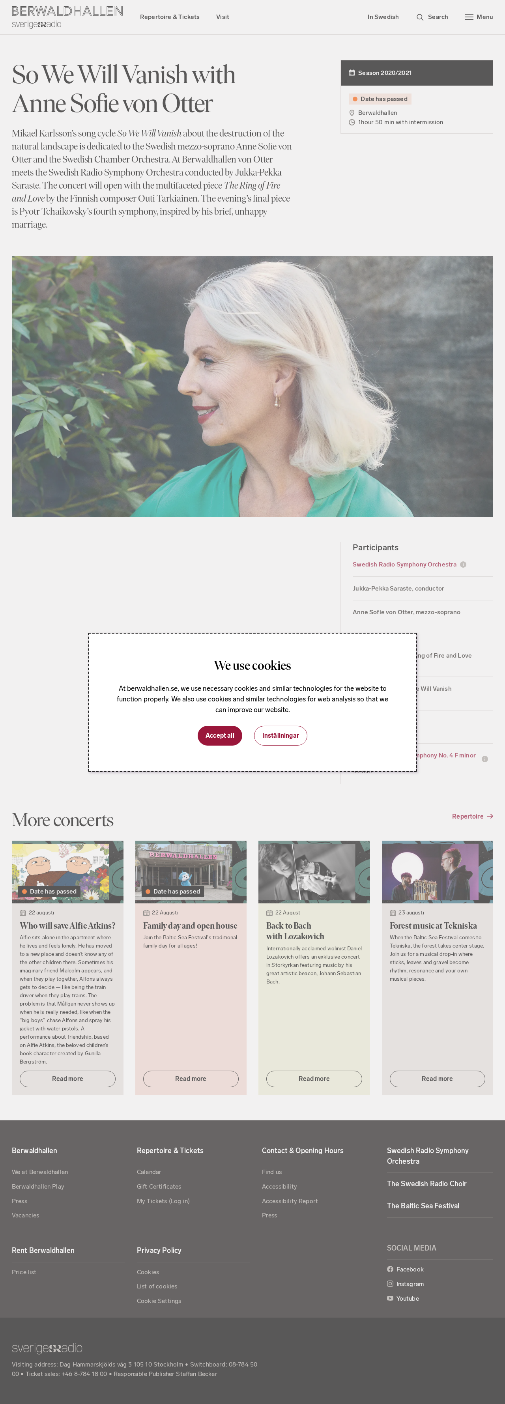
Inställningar (280, 735)
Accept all (220, 735)
